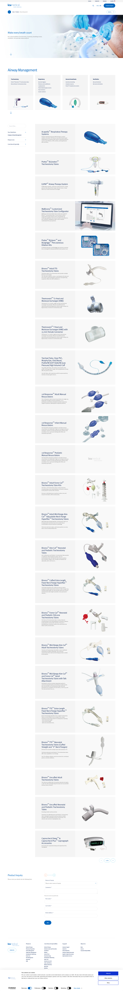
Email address (49, 912)
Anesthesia (46, 950)
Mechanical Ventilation (98, 84)
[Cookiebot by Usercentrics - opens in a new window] (12, 988)
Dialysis (45, 952)
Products (17, 12)
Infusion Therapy (29, 947)
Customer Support (65, 947)
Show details (77, 988)
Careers (89, 1)
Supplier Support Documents (68, 954)
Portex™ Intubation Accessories (72, 86)
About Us (83, 944)
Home (13, 12)
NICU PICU (46, 966)
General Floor (47, 954)
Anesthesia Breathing (70, 82)
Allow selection (108, 978)
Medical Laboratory (48, 964)
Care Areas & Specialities (50, 944)
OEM (27, 961)
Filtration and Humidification (44, 84)
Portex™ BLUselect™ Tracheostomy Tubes (20, 82)
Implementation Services (67, 956)
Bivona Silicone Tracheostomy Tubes (18, 84)
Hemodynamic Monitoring (31, 954)
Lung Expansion (41, 86)
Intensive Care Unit (48, 961)
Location (112, 1)
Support (64, 944)
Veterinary (28, 959)
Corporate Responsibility (85, 950)
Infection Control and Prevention (50, 949)
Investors (104, 1)
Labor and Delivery (48, 963)
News (82, 947)
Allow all (108, 973)
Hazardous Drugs (47, 956)
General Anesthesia (71, 79)
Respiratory (41, 79)
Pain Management (29, 957)
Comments (48, 887)
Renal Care (28, 956)
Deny (108, 982)
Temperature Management (31, 952)
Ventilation (96, 79)
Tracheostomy (15, 79)
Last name (48, 905)
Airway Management (30, 950)
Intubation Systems (70, 84)
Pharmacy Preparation (30, 949)
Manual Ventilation (97, 82)
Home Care (46, 959)
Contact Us (97, 1)
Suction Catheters (42, 91)
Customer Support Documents (68, 952)
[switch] (44, 988)
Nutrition (46, 968)
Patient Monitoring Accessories (44, 88)
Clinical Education (65, 950)
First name (48, 898)
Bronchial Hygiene (42, 82)
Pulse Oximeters (41, 89)
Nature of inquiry (49, 880)
